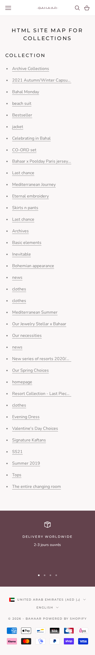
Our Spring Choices (30, 370)
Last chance (23, 173)
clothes (19, 289)
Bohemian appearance (33, 266)
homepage (22, 382)
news (17, 277)
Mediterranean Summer (35, 312)
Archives (20, 231)
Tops (16, 475)
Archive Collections (30, 69)
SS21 (17, 452)
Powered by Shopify (65, 618)
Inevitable (21, 254)
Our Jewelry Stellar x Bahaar (39, 324)
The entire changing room (36, 486)
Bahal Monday (25, 92)
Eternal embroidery (30, 196)
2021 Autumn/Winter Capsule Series (48, 80)
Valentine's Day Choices (35, 428)
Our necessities (27, 335)
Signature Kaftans (29, 440)
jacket (17, 127)
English (44, 607)
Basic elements (26, 243)
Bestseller (22, 115)
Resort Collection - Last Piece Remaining (51, 394)
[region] (47, 543)
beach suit (21, 103)
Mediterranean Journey (34, 184)
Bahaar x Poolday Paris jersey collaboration (53, 161)
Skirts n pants (25, 208)
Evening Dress (26, 417)
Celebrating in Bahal (31, 138)
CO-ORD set (24, 150)
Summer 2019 (26, 463)
